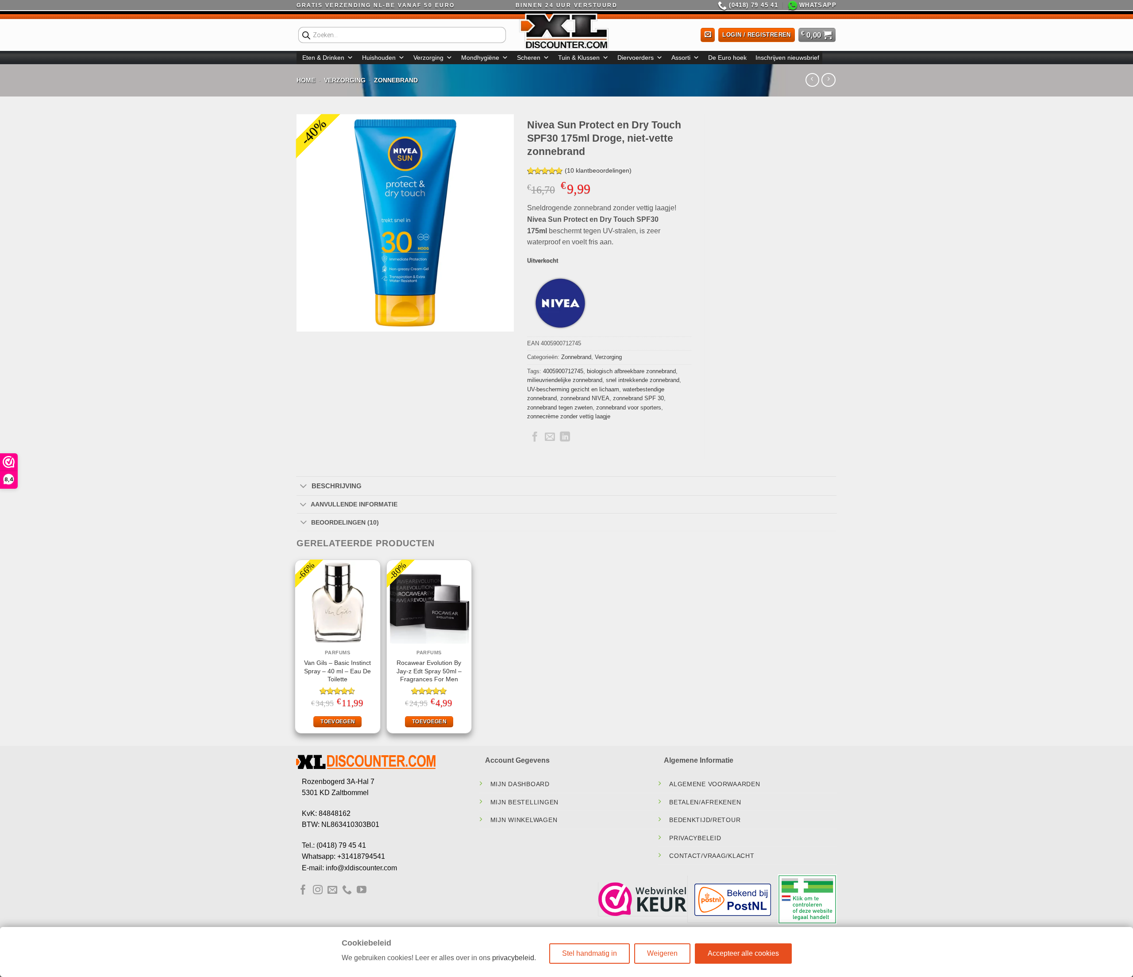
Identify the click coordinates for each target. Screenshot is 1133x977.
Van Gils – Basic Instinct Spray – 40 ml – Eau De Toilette (337, 671)
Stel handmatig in (589, 953)
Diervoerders (635, 57)
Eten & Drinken (323, 57)
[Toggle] (303, 486)
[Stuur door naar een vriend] (550, 437)
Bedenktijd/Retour (704, 819)
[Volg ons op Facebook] (303, 890)
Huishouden (379, 57)
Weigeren (662, 953)
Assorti (680, 57)
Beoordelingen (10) (345, 522)
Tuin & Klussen (579, 57)
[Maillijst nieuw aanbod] (706, 35)
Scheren (528, 57)
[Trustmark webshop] (642, 899)
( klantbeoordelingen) (598, 170)
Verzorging (428, 57)
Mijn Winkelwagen (524, 819)
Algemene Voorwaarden (714, 784)
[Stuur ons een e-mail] (332, 890)
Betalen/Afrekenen (705, 802)
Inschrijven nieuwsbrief (787, 57)
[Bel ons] (347, 890)
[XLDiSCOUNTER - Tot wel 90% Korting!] (566, 31)
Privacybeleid (695, 838)
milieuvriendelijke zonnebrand (564, 380)
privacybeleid (513, 958)
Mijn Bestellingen (524, 802)
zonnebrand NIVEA (584, 398)
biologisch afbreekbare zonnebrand (631, 371)
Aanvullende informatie (354, 504)
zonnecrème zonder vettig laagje (568, 416)
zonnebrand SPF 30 (638, 398)
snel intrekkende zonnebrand (642, 380)
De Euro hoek (727, 57)
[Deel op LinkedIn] (565, 437)
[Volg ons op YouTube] (361, 890)
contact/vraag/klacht (711, 855)
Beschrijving (337, 486)
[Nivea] (560, 303)
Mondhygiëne (480, 57)
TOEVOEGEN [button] (337, 721)
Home (306, 80)
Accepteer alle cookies (743, 953)
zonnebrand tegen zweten (560, 407)
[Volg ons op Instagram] (318, 890)
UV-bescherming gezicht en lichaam (573, 389)
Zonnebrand (396, 80)
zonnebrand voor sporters (628, 407)
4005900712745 (563, 371)
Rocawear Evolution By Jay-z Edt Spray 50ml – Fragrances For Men (429, 671)
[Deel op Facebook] (535, 437)
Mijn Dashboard (520, 784)
